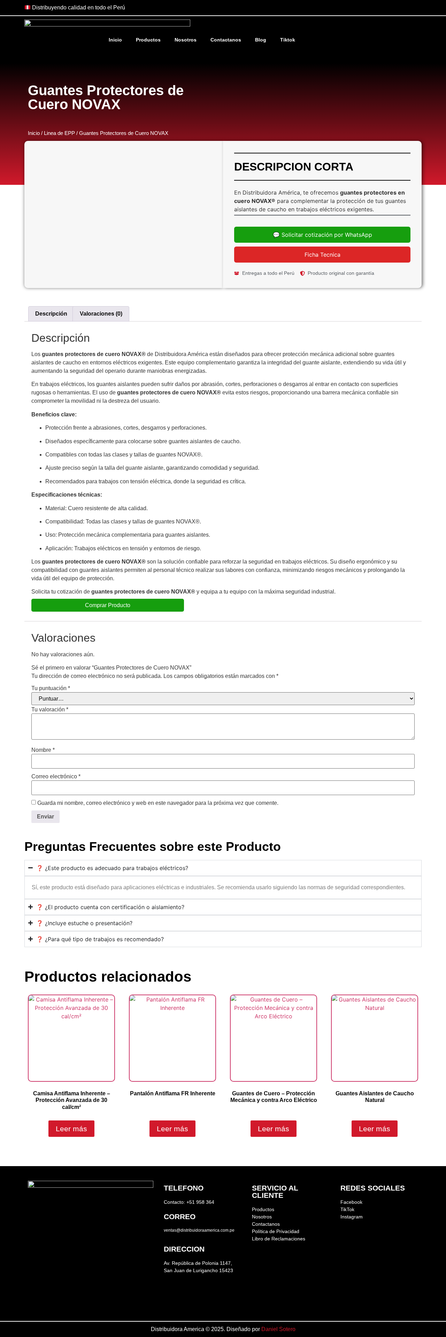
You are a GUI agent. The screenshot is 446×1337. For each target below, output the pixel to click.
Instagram (351, 1216)
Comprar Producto (107, 605)
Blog (260, 40)
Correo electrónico (55, 776)
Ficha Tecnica (322, 254)
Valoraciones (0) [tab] (101, 314)
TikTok (347, 1209)
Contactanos (225, 40)
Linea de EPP (59, 133)
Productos (148, 40)
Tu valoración (49, 709)
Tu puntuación (50, 688)
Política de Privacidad (275, 1231)
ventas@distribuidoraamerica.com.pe (199, 1230)
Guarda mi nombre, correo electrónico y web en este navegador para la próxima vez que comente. (157, 803)
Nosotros (186, 40)
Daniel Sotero (278, 1329)
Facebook (351, 1202)
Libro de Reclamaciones (278, 1238)
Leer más (71, 1129)
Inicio (115, 40)
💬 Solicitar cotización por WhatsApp (322, 234)
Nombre (43, 750)
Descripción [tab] (51, 314)
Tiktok (287, 40)
